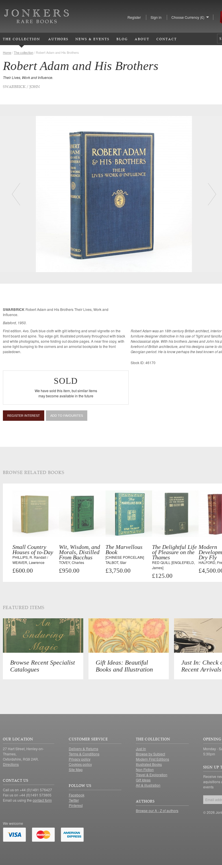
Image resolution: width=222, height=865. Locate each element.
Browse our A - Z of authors (157, 810)
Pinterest (76, 805)
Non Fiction (145, 769)
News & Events (92, 39)
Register (134, 17)
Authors (58, 39)
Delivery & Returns (83, 748)
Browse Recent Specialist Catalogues (42, 666)
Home (7, 52)
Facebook (76, 794)
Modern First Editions (152, 759)
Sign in (156, 17)
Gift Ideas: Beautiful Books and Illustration (124, 666)
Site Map (76, 769)
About (142, 39)
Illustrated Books (149, 764)
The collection (23, 52)
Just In (141, 748)
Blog (122, 39)
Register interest (23, 415)
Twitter (74, 800)
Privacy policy (79, 759)
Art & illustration (148, 785)
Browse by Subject (150, 753)
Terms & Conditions (84, 753)
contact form (42, 800)
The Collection (21, 39)
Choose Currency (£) (187, 17)
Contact (166, 39)
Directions (11, 764)
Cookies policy (80, 764)
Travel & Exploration (151, 774)
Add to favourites (66, 415)
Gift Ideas (143, 779)
